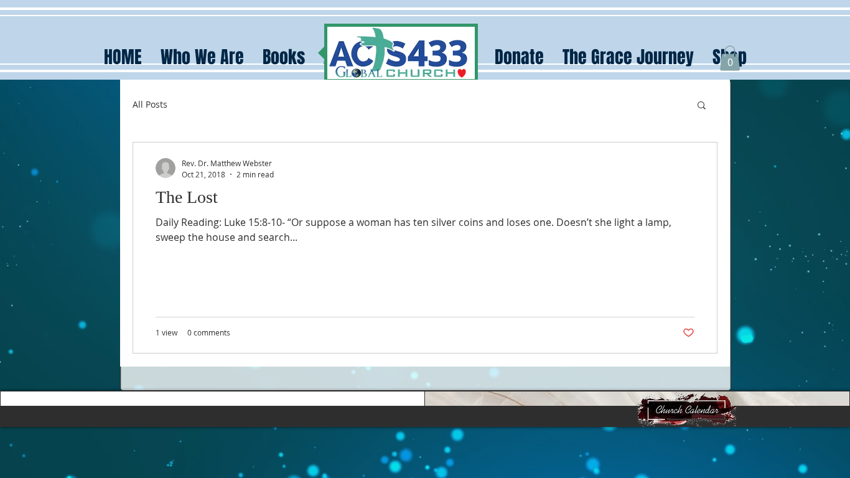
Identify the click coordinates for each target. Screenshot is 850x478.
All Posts (150, 104)
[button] (729, 58)
